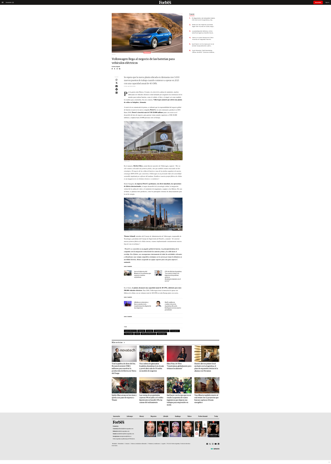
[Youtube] (216, 444)
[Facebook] (116, 86)
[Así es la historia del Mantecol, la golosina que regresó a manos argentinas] (128, 273)
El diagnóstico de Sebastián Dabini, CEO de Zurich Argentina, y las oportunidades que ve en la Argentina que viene (203, 19)
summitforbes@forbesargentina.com (125, 433)
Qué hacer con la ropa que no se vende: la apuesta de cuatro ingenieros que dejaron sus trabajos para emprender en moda (203, 45)
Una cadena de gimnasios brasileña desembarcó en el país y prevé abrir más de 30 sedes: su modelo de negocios (151, 367)
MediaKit (114, 443)
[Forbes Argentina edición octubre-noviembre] (200, 429)
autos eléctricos (130, 331)
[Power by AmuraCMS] (215, 448)
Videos (189, 416)
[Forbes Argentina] (165, 2)
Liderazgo (130, 416)
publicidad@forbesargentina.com (125, 428)
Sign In (327, 2)
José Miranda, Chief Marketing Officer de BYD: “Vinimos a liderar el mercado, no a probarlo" (203, 51)
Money (142, 416)
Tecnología (128, 334)
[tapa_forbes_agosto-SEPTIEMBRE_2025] (213, 429)
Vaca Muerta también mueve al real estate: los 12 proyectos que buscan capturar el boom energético (206, 398)
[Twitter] (116, 83)
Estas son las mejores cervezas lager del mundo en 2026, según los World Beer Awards (203, 25)
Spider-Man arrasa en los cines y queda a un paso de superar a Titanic (124, 397)
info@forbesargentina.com (123, 431)
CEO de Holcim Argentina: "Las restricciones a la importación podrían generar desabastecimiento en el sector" (173, 276)
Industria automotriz (161, 331)
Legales (163, 443)
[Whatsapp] (116, 79)
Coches (149, 331)
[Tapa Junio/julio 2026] (150, 429)
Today (216, 416)
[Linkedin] (116, 92)
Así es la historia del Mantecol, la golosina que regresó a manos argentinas (142, 274)
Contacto (127, 443)
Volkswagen (162, 334)
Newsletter (121, 443)
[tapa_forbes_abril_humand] (163, 429)
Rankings (178, 416)
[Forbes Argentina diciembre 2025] (188, 429)
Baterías (141, 331)
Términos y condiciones (154, 443)
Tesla (137, 334)
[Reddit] (116, 89)
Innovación (175, 331)
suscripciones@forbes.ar (125, 436)
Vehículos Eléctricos (148, 334)
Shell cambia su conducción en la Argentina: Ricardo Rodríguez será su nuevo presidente (173, 306)
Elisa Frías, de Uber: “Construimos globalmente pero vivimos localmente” (179, 366)
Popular (191, 14)
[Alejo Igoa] (175, 429)
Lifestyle (165, 416)
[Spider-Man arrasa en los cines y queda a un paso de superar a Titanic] (124, 385)
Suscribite (318, 2)
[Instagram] (213, 444)
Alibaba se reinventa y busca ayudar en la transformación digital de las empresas (142, 305)
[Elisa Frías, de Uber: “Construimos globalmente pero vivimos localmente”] (179, 354)
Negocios (153, 416)
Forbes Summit (202, 416)
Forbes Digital (116, 66)
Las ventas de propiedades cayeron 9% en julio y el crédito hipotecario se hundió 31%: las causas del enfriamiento (151, 398)
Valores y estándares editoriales (139, 443)
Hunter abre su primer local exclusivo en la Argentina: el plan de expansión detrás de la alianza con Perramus (206, 367)
